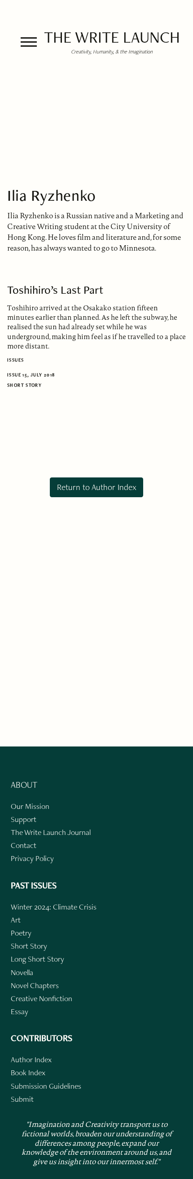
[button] (29, 42)
